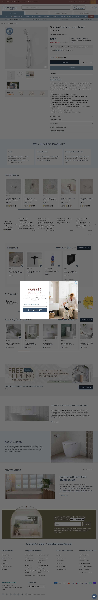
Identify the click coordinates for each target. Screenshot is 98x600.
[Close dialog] (76, 283)
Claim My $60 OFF (35, 310)
